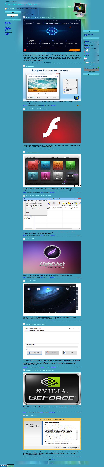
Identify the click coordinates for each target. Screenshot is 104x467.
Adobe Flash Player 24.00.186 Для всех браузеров (38, 108)
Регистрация (74, 6)
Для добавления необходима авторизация (91, 64)
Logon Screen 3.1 (30, 66)
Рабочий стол (25, 105)
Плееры (24, 148)
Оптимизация (25, 62)
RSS (81, 6)
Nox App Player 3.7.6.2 (31, 280)
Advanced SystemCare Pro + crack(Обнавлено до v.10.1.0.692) (40, 17)
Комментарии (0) (53, 62)
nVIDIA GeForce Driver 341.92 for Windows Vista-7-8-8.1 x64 (40, 370)
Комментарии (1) (52, 412)
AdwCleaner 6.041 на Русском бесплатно (35, 324)
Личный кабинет (11, 8)
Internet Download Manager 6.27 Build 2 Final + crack (38, 195)
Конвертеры (24, 192)
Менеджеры (24, 235)
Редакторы (24, 277)
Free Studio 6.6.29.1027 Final (32, 152)
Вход (78, 6)
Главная (69, 6)
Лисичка (42, 62)
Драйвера (24, 412)
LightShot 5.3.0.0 (30, 238)
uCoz (52, 463)
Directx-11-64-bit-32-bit (31, 415)
